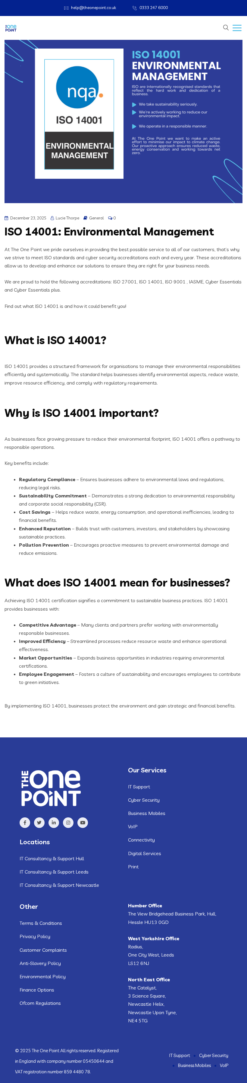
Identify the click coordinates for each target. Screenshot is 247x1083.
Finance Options (37, 990)
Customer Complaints (43, 950)
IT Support (139, 787)
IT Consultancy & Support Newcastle (59, 885)
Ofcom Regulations (40, 1003)
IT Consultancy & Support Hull (52, 858)
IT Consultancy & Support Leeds (54, 872)
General (96, 218)
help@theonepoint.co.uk (93, 7)
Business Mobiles (146, 813)
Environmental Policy (43, 976)
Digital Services (144, 853)
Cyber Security (144, 800)
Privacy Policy (35, 936)
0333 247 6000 (153, 7)
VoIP (133, 826)
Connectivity (141, 840)
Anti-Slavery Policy (40, 963)
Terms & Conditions (41, 923)
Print (133, 867)
